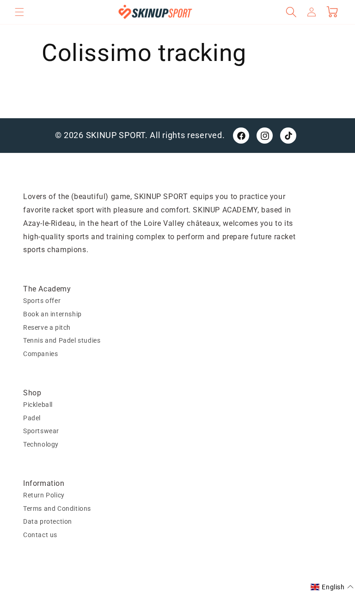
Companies (40, 353)
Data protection (47, 521)
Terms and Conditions (57, 508)
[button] (19, 12)
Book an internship (52, 314)
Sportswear (41, 431)
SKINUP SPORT (115, 135)
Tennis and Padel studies (61, 340)
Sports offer (42, 300)
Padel (32, 418)
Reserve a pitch (47, 327)
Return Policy (44, 495)
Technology (41, 444)
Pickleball (38, 404)
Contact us (40, 535)
